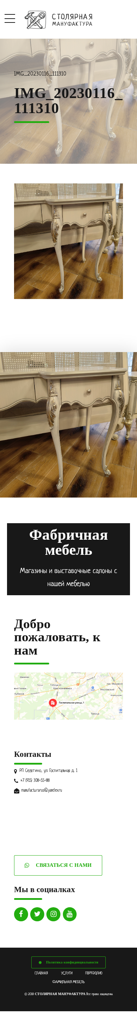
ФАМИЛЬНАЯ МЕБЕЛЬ (68, 982)
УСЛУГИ (66, 973)
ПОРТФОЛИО (93, 973)
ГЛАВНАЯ (41, 973)
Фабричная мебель (68, 542)
